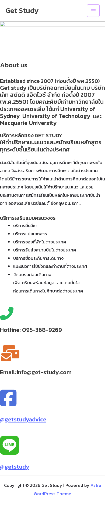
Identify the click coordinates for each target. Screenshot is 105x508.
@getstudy (14, 466)
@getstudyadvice (23, 419)
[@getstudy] (9, 446)
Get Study (22, 10)
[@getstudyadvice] (8, 398)
